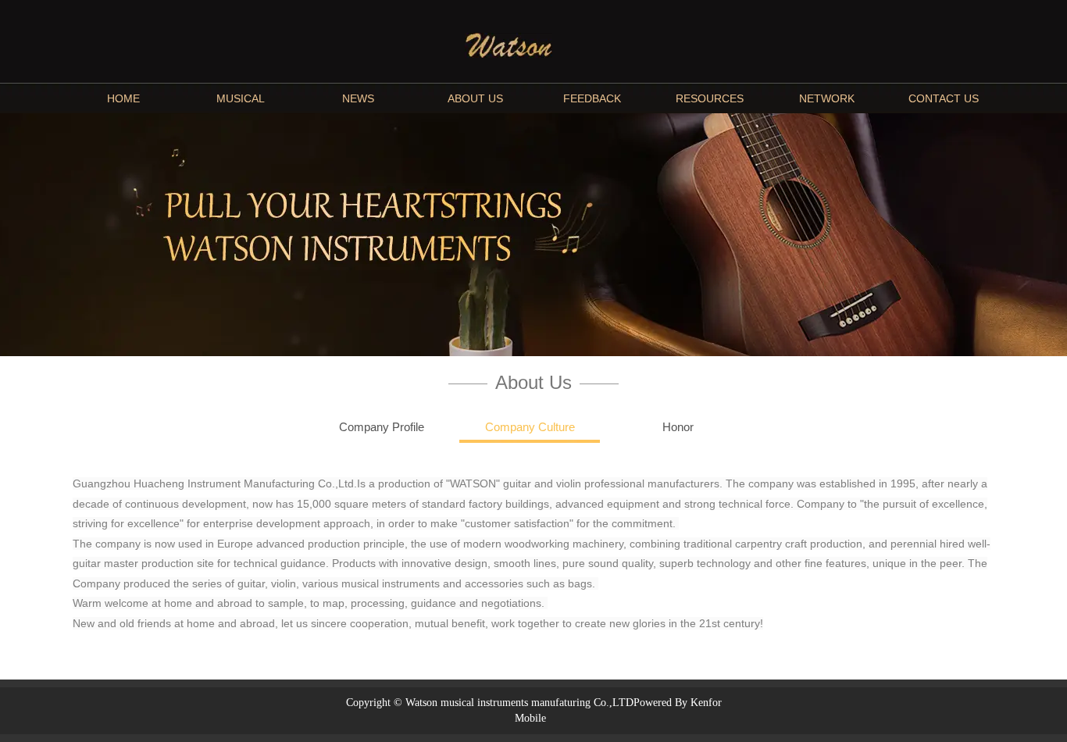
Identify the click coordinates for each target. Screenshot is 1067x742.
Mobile (530, 718)
